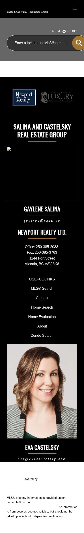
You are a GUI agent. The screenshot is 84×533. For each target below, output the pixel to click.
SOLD (74, 31)
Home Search (42, 307)
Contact (42, 298)
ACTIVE (56, 31)
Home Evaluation (42, 317)
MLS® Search (42, 288)
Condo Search (42, 335)
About (42, 326)
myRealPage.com (50, 479)
